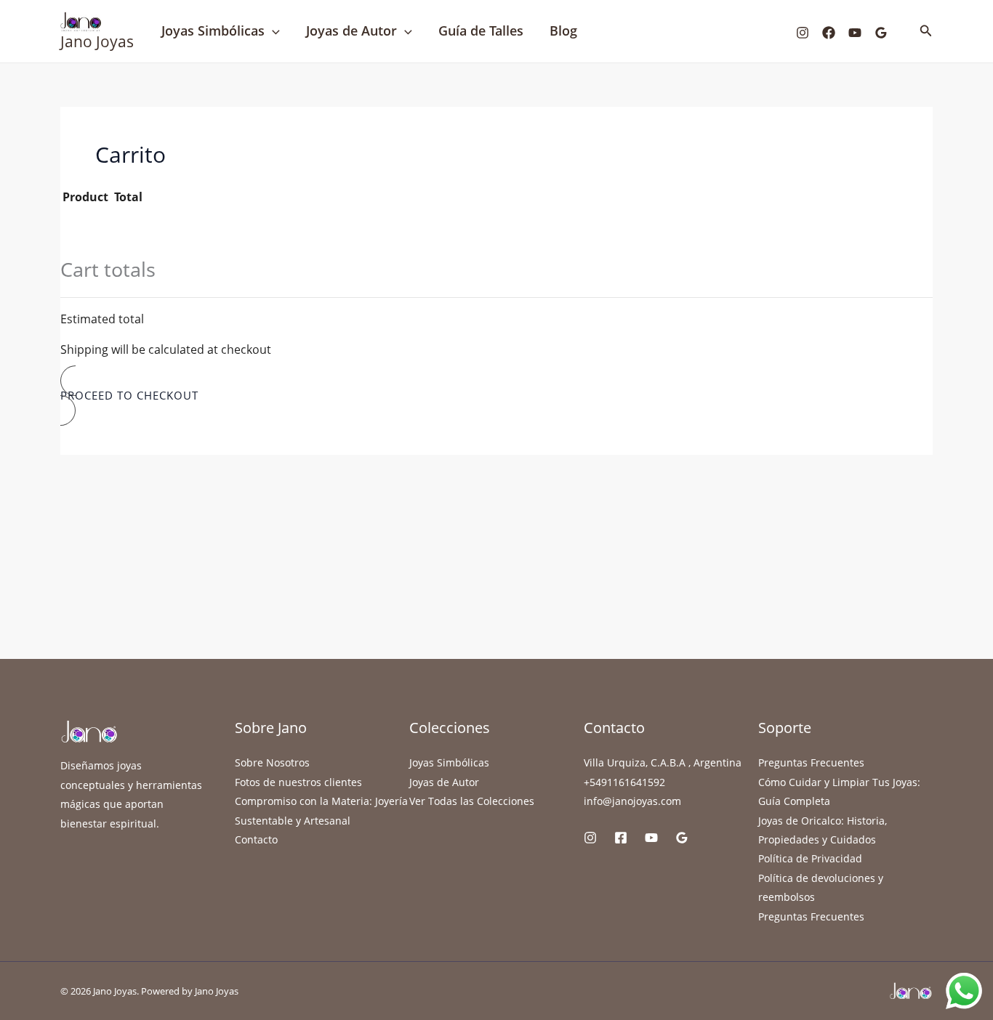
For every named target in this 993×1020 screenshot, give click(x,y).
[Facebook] (828, 32)
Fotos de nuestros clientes (298, 782)
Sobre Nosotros (272, 762)
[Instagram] (802, 32)
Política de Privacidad (810, 858)
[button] (272, 31)
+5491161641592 (624, 782)
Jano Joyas (97, 41)
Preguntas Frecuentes (811, 762)
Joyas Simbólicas (213, 30)
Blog (563, 30)
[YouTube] (854, 32)
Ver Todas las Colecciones (471, 801)
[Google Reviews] (881, 32)
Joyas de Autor (351, 30)
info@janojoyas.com (632, 801)
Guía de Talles (480, 30)
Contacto (256, 839)
